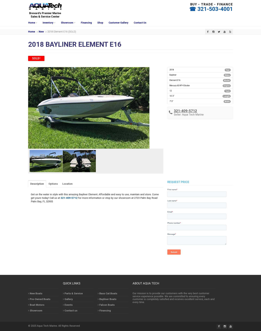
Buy (193, 4)
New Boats (36, 293)
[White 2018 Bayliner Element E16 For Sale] (95, 108)
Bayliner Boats (107, 299)
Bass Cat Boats (108, 293)
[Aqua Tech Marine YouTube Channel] (224, 32)
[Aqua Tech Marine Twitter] (219, 32)
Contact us (71, 310)
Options (53, 183)
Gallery (69, 299)
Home (31, 22)
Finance (225, 4)
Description (37, 183)
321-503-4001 (215, 9)
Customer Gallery (118, 22)
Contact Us (140, 22)
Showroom (67, 22)
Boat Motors (37, 304)
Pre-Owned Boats (40, 299)
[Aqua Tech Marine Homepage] (45, 6)
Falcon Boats (107, 304)
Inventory (48, 22)
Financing (86, 22)
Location (67, 183)
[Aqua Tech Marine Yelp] (230, 32)
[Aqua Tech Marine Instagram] (213, 32)
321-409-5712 (185, 111)
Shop (100, 22)
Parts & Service (74, 293)
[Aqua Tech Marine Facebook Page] (208, 32)
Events (69, 304)
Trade (207, 4)
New (41, 31)
